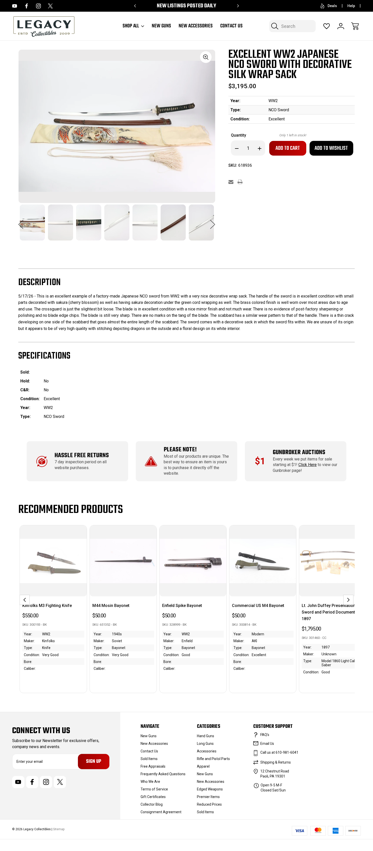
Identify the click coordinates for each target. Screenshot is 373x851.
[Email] (230, 182)
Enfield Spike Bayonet (182, 605)
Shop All (131, 26)
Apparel (203, 766)
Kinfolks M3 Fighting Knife (47, 605)
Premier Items (208, 797)
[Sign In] (341, 26)
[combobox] (292, 26)
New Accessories (196, 26)
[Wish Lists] (326, 26)
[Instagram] (38, 6)
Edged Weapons (210, 789)
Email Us (267, 744)
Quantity (238, 135)
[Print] (240, 182)
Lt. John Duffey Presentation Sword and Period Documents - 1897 (331, 612)
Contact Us (231, 26)
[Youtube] (14, 6)
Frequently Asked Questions (163, 774)
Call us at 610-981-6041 (279, 752)
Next (212, 221)
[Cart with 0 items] (355, 26)
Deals (332, 6)
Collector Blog (152, 804)
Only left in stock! (292, 135)
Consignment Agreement (161, 812)
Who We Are (150, 782)
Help (351, 6)
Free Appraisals (153, 766)
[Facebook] (26, 6)
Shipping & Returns (275, 762)
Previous (20, 221)
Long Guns (205, 744)
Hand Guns (205, 736)
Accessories (206, 751)
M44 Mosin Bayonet (110, 605)
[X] (50, 6)
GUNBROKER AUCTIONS (299, 452)
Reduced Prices (209, 804)
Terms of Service (154, 789)
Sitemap (58, 829)
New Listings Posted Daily (186, 6)
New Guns (161, 26)
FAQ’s (264, 735)
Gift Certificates (153, 797)
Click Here (307, 464)
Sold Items (149, 759)
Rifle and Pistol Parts (213, 759)
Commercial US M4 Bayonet (258, 605)
